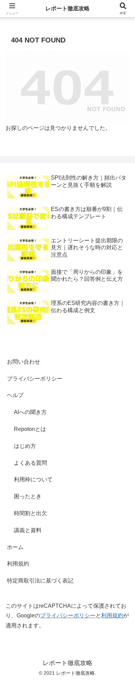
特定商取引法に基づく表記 (40, 581)
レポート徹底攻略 (67, 8)
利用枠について (33, 479)
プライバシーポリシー (34, 379)
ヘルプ (15, 395)
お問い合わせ (23, 362)
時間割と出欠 (30, 513)
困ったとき (28, 496)
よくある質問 (30, 463)
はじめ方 (25, 446)
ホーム (15, 547)
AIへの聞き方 (30, 412)
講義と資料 (28, 530)
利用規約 (18, 564)
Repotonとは (30, 429)
